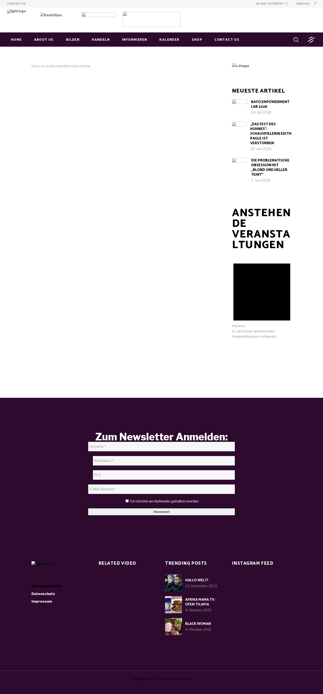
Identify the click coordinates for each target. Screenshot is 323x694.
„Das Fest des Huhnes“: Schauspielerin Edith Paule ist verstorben (271, 133)
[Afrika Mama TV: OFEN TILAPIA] (173, 604)
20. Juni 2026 (261, 149)
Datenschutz (43, 594)
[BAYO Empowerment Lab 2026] (239, 107)
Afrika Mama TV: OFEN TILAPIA (200, 602)
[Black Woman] (173, 626)
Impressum (41, 601)
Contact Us (16, 3)
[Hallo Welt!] (173, 582)
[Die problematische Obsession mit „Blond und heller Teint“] (239, 165)
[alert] (262, 297)
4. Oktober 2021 (198, 610)
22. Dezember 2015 (201, 586)
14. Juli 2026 (261, 112)
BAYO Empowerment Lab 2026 (270, 104)
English (302, 3)
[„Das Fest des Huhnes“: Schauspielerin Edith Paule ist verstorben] (239, 129)
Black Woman (198, 624)
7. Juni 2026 (260, 180)
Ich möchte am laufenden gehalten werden (164, 501)
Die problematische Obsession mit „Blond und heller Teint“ (270, 167)
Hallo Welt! (196, 580)
